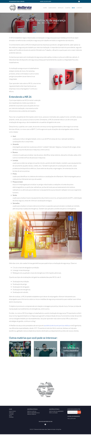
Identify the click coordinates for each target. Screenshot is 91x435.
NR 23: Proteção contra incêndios (71, 349)
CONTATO (79, 7)
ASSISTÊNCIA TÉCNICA (32, 409)
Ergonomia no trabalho (45, 348)
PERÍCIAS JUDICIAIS (31, 411)
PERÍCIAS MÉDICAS (31, 414)
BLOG (73, 7)
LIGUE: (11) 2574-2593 (45, 1)
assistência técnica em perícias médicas (57, 325)
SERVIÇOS (60, 7)
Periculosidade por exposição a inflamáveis (20, 350)
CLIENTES (67, 7)
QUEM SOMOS (52, 7)
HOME (45, 7)
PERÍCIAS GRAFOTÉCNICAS (33, 412)
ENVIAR (79, 412)
